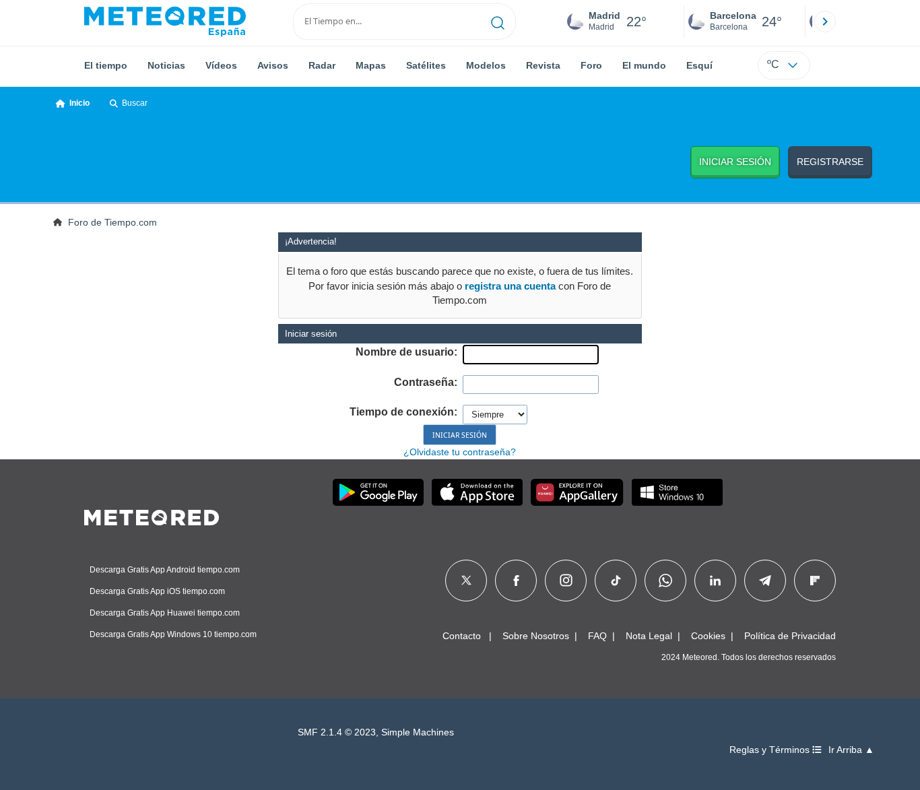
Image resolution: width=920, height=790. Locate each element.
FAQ (597, 635)
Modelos (486, 65)
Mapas (371, 65)
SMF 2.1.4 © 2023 (337, 732)
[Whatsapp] (665, 580)
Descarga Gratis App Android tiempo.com (165, 569)
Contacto (461, 635)
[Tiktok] (616, 580)
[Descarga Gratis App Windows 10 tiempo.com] (677, 492)
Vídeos (221, 65)
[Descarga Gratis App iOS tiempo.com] (477, 492)
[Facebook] (516, 580)
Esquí (699, 65)
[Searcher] (498, 21)
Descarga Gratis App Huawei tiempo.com (165, 613)
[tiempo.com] (165, 21)
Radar (321, 65)
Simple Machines (417, 732)
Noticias (166, 65)
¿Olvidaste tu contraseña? (459, 452)
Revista (543, 65)
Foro (591, 65)
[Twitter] (466, 580)
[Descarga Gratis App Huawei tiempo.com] (577, 492)
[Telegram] (764, 580)
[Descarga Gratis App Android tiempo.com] (378, 492)
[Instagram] (566, 580)
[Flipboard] (815, 580)
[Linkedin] (715, 580)
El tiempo (105, 65)
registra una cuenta (510, 286)
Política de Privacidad (790, 635)
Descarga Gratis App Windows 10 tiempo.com (173, 634)
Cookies (708, 635)
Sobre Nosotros (535, 635)
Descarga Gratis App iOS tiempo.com (157, 591)
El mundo (644, 65)
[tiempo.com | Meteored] (151, 515)
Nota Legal (649, 635)
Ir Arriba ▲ (851, 750)
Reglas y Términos (770, 750)
